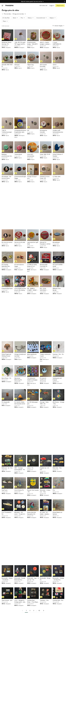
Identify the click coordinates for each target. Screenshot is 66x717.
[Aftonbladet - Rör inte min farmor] (7, 169)
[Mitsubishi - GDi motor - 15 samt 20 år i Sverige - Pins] (20, 505)
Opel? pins (4, 490)
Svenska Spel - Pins (58, 600)
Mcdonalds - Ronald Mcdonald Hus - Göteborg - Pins (19, 579)
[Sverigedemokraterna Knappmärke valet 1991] (20, 123)
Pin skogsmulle (5, 402)
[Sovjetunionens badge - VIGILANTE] (33, 35)
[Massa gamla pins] (33, 347)
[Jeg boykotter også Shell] (33, 235)
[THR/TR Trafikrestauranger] (7, 123)
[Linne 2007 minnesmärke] (33, 147)
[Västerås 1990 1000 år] (7, 57)
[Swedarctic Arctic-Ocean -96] (46, 169)
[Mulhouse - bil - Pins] (7, 460)
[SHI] (33, 123)
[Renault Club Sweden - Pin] (33, 483)
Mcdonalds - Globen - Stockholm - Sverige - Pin (7, 579)
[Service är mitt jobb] (20, 235)
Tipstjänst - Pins (44, 600)
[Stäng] (64, 1)
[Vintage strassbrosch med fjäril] (20, 347)
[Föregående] (23, 610)
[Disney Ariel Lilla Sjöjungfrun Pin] (33, 505)
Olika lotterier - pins (7, 600)
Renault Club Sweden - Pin (33, 490)
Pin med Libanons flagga (19, 265)
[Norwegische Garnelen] (46, 123)
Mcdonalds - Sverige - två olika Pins (58, 578)
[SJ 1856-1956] (58, 169)
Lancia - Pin (30, 468)
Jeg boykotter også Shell (32, 243)
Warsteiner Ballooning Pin (18, 379)
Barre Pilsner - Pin (6, 378)
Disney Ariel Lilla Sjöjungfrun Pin (31, 513)
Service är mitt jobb (19, 242)
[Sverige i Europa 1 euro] (33, 169)
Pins (54, 490)
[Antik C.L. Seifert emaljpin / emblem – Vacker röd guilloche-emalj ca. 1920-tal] (46, 35)
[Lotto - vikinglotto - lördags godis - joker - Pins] (20, 593)
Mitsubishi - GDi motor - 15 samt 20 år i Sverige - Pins (20, 513)
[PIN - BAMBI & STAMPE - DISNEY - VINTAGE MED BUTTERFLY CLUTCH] (33, 281)
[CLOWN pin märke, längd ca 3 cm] (33, 257)
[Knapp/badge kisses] (7, 281)
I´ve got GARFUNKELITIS (57, 43)
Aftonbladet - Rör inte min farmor (6, 177)
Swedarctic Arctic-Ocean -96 (45, 177)
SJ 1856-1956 (56, 176)
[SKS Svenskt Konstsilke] (46, 57)
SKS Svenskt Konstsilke (43, 65)
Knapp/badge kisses (7, 288)
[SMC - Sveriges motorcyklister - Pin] (20, 460)
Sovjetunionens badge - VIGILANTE (32, 43)
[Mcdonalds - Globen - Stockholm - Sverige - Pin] (7, 571)
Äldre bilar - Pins (57, 468)
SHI (28, 130)
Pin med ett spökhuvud (43, 379)
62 (39, 610)
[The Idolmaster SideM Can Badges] (33, 371)
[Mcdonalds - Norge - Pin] (46, 571)
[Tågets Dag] (33, 57)
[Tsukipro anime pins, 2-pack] (46, 347)
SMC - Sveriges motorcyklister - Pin (19, 468)
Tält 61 (54, 64)
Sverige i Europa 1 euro (32, 177)
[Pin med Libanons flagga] (20, 257)
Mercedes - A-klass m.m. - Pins (45, 490)
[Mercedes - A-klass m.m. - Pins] (46, 483)
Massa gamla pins (32, 354)
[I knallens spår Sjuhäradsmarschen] (58, 123)
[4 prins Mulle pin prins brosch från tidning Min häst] (20, 281)
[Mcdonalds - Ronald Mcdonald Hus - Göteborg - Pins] (20, 571)
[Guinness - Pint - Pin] (58, 347)
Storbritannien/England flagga (20, 177)
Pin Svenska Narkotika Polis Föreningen (6, 265)
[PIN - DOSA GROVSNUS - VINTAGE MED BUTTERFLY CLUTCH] (46, 281)
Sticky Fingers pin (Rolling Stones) (6, 355)
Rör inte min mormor (7, 242)
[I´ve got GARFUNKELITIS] (58, 35)
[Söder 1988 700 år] (46, 147)
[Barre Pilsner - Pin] (7, 371)
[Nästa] (43, 610)
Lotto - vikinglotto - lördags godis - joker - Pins (20, 601)
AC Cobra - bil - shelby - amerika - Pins (45, 513)
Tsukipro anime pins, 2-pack (45, 355)
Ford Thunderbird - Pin (7, 513)
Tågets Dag (30, 64)
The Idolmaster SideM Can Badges (32, 379)
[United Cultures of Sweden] (58, 147)
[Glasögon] (20, 57)
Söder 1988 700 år (45, 154)
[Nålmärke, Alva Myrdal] (58, 281)
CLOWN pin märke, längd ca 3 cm (32, 265)
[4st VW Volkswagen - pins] (33, 395)
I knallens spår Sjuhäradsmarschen (58, 131)
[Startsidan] (9, 5)
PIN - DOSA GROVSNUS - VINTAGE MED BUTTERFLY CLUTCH (45, 289)
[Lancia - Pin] (33, 460)
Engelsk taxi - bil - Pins (45, 468)
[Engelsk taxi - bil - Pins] (46, 460)
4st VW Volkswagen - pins (33, 402)
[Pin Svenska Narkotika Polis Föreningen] (7, 257)
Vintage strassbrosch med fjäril (20, 355)
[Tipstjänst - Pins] (46, 593)
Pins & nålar (7, 14)
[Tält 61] (58, 57)
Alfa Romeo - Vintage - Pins (58, 402)
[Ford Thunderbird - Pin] (7, 505)
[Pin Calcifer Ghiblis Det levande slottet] (20, 395)
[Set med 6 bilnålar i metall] (58, 257)
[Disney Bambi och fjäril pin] (58, 505)
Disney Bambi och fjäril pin (57, 513)
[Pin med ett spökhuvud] (46, 371)
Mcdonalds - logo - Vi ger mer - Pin (33, 578)
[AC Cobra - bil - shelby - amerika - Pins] (46, 505)
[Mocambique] (58, 235)
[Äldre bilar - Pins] (58, 460)
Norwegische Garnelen (43, 131)
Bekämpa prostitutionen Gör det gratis (7, 155)
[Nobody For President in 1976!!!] (46, 235)
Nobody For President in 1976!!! (45, 243)
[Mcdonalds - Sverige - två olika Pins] (58, 571)
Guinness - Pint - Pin (58, 354)
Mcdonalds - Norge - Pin (45, 578)
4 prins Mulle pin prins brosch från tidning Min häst (20, 289)
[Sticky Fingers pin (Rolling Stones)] (7, 347)
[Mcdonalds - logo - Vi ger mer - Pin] (33, 571)
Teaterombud (18, 154)
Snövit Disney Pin (19, 490)
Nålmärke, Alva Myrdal (57, 289)
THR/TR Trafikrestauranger (7, 131)
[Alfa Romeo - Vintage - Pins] (58, 395)
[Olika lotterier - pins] (7, 593)
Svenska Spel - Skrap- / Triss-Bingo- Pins (32, 601)
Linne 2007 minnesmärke (30, 155)
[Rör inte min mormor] (7, 235)
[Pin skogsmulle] (7, 395)
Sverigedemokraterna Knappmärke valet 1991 (20, 131)
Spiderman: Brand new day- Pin (6, 43)
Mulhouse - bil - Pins (7, 468)
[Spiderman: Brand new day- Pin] (7, 35)
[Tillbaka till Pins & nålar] (2, 14)
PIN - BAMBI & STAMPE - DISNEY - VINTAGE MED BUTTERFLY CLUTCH (33, 289)
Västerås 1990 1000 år (7, 65)
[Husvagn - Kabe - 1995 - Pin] (46, 395)
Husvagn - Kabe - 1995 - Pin (44, 402)
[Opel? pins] (7, 483)
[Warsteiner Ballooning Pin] (20, 371)
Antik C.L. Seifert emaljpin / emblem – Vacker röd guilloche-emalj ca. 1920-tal (45, 43)
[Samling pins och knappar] (58, 371)
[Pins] (58, 483)
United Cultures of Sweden (58, 155)
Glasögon (17, 64)
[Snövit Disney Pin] (20, 483)
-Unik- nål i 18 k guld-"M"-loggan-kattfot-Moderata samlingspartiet (20, 43)
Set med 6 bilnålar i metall (58, 265)
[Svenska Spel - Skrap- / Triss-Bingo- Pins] (33, 593)
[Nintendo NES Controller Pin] (46, 257)
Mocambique (56, 242)
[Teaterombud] (20, 147)
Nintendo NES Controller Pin (43, 265)
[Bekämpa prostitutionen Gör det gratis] (7, 147)
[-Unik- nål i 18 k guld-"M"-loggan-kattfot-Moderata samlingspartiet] (20, 35)
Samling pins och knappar (57, 379)
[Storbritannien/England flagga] (20, 169)
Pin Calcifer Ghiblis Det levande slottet (19, 402)
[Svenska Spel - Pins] (58, 593)
